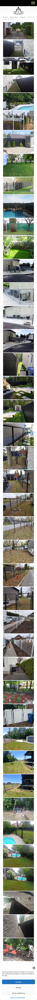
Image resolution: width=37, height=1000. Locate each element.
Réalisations (14, 17)
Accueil (5, 17)
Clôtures (23, 17)
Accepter (19, 982)
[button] (34, 968)
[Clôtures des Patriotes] (18, 8)
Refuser (18, 987)
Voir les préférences (18, 993)
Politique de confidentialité (17, 997)
